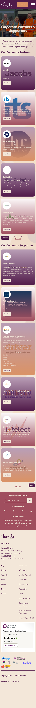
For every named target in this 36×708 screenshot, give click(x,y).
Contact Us (23, 579)
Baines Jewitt (9, 301)
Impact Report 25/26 (26, 617)
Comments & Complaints (23, 604)
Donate (22, 4)
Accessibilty (23, 589)
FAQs (21, 593)
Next (31, 485)
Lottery (3, 593)
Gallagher (7, 177)
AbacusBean (9, 264)
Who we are (23, 570)
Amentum (8, 213)
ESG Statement (24, 598)
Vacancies (4, 575)
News (3, 589)
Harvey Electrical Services (16, 391)
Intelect (6, 427)
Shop (3, 579)
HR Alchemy (9, 141)
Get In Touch (18, 517)
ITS (4, 106)
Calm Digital (14, 681)
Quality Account (25, 575)
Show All (18, 239)
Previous (5, 238)
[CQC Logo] (9, 628)
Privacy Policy (24, 584)
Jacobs (6, 70)
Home (3, 570)
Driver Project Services (14, 337)
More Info (7, 83)
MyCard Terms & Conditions (25, 611)
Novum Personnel (11, 462)
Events (3, 584)
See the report (10, 645)
